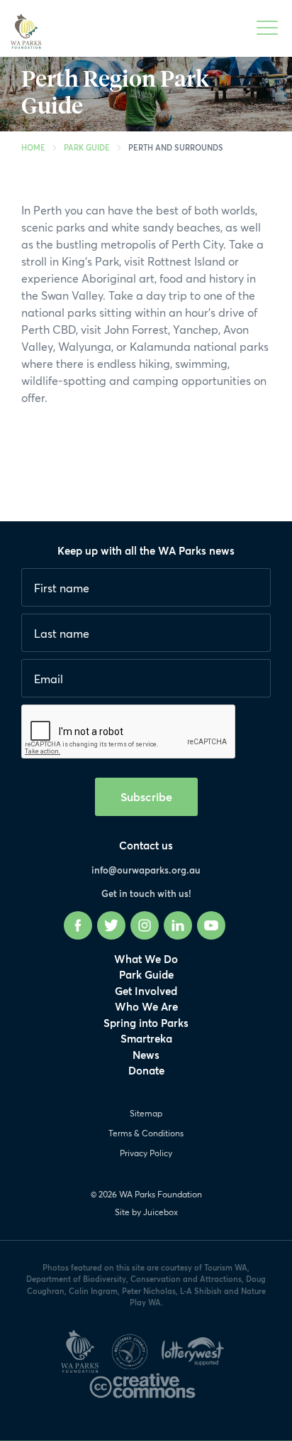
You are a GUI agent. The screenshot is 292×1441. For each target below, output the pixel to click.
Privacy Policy (146, 1153)
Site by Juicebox (146, 1212)
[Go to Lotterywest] (196, 1348)
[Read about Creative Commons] (146, 1382)
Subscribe (146, 796)
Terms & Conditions (146, 1133)
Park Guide (87, 147)
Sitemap (146, 1113)
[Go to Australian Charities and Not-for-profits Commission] (134, 1348)
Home (33, 147)
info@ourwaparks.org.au (146, 870)
